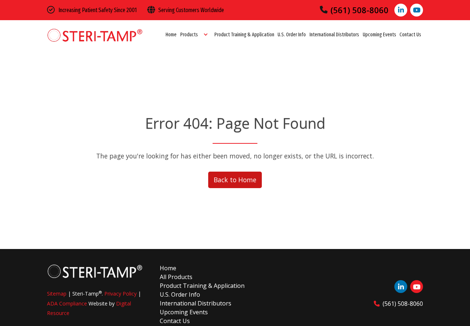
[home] (94, 35)
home (168, 268)
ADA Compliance (67, 303)
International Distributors (334, 35)
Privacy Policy (120, 293)
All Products (176, 277)
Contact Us (410, 35)
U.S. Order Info (292, 35)
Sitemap (56, 293)
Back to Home (235, 179)
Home (171, 35)
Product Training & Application (244, 35)
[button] (195, 35)
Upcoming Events (379, 35)
